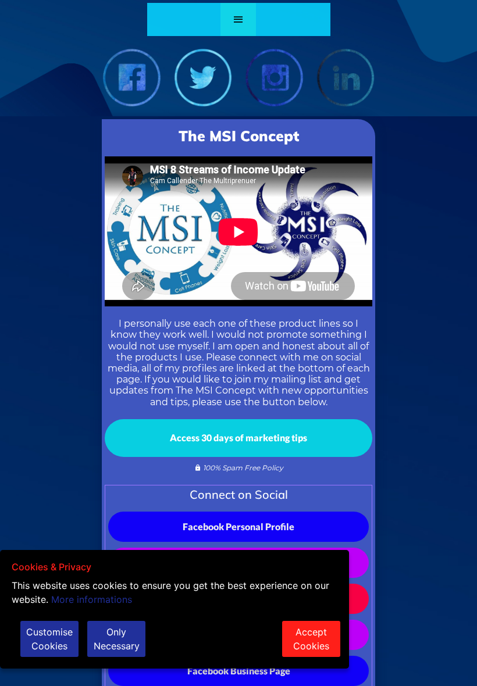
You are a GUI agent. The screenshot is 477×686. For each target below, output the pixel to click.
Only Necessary (117, 639)
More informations (91, 599)
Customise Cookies (49, 639)
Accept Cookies (311, 639)
